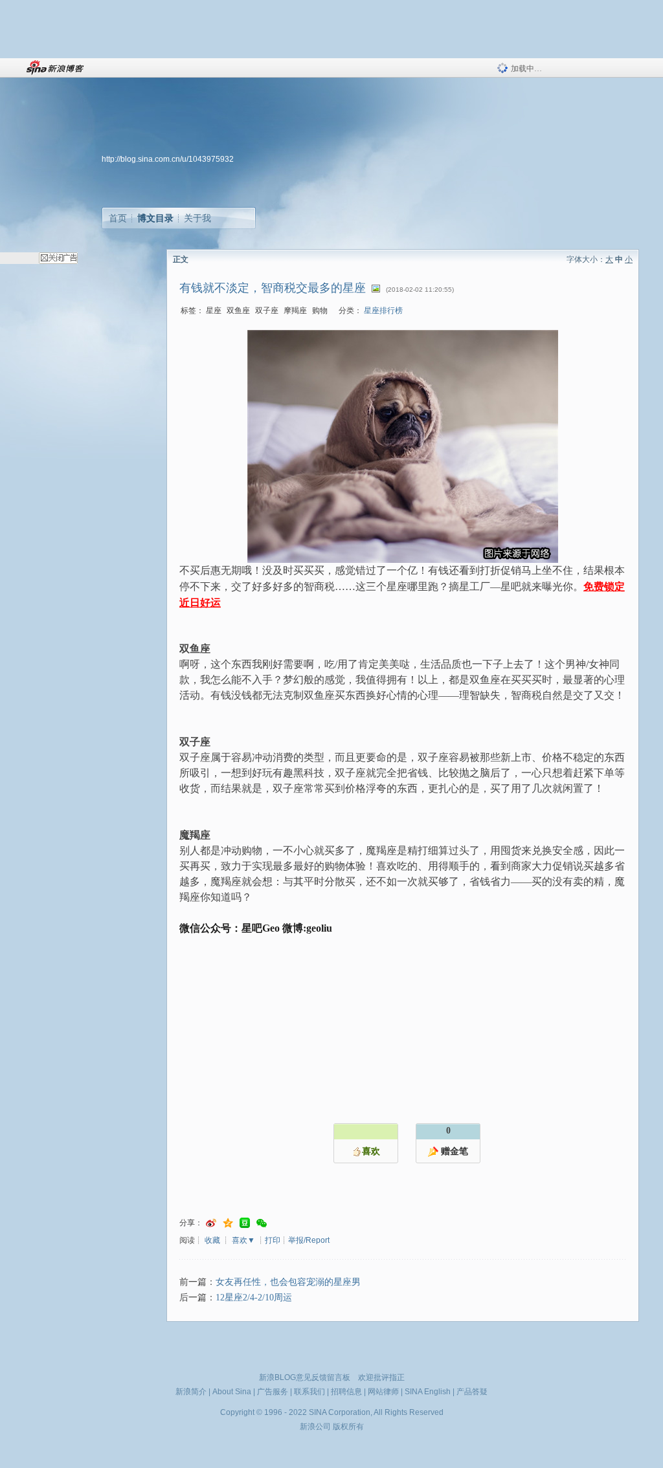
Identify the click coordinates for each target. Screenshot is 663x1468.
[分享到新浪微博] (211, 1223)
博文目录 (155, 218)
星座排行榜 (383, 310)
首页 (118, 218)
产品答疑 (472, 1391)
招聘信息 (346, 1391)
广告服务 (272, 1391)
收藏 (212, 1240)
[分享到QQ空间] (228, 1223)
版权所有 (348, 1426)
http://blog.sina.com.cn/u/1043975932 (168, 159)
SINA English (428, 1391)
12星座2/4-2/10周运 (254, 1297)
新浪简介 (191, 1391)
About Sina (231, 1391)
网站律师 (383, 1391)
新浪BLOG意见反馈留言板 (304, 1377)
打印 (272, 1240)
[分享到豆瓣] (245, 1223)
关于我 (197, 218)
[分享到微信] (261, 1223)
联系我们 (309, 1391)
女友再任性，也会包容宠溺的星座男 (288, 1282)
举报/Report (309, 1240)
